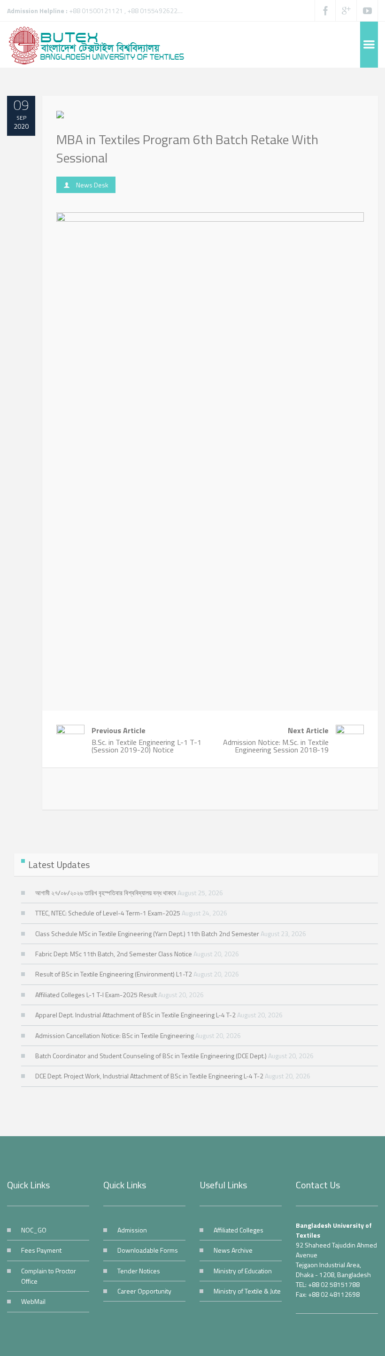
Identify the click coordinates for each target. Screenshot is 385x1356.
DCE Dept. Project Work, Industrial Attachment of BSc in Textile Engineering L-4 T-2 (149, 1076)
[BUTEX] (101, 44)
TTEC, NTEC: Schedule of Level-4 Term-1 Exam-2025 (107, 913)
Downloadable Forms (147, 1250)
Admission (132, 1230)
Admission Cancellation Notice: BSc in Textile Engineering (114, 1035)
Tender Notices (138, 1271)
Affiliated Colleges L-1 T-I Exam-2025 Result (96, 995)
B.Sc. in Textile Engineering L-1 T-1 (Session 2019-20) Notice (146, 740)
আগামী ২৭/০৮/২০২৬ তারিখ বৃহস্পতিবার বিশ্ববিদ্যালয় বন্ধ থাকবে (105, 893)
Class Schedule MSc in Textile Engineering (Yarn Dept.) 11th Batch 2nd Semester (147, 933)
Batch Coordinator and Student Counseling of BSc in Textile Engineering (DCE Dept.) (151, 1056)
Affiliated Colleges (238, 1230)
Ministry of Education (243, 1271)
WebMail (33, 1301)
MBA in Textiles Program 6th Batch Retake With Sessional (187, 148)
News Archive (233, 1250)
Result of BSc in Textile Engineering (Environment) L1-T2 (113, 974)
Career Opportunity (144, 1291)
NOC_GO (33, 1230)
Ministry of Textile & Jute (247, 1291)
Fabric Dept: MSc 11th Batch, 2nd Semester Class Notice (113, 954)
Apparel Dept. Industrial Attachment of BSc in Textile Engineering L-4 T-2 (135, 1015)
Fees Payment (41, 1250)
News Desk (92, 185)
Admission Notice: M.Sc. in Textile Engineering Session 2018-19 (276, 740)
